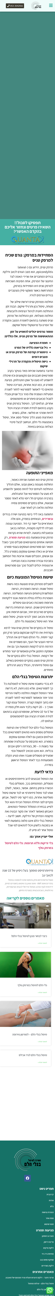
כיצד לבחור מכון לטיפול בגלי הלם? (29, 936)
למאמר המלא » (42, 943)
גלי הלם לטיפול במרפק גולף (32, 985)
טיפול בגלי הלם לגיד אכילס (33, 1055)
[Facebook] (27, 1178)
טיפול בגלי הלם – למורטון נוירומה (29, 1034)
